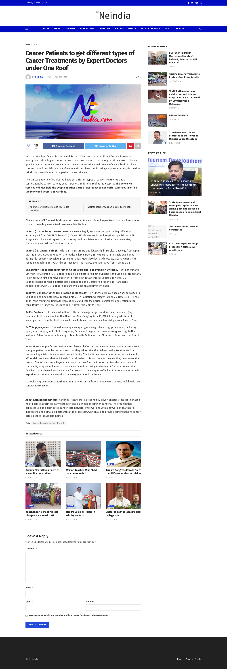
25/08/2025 (175, 254)
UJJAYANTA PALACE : (179, 115)
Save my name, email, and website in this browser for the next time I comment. (68, 615)
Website (90, 601)
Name (29, 587)
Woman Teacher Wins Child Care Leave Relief (110, 207)
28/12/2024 (157, 193)
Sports (119, 28)
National (105, 28)
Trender (198, 659)
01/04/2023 (175, 119)
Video (168, 28)
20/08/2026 (32, 478)
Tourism (70, 28)
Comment (31, 548)
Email (29, 601)
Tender (180, 28)
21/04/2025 (175, 67)
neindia (39, 77)
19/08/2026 (112, 520)
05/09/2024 (175, 81)
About (188, 659)
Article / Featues (150, 28)
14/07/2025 (175, 143)
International (88, 28)
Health (132, 28)
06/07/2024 (175, 108)
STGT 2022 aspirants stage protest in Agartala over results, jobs (183, 247)
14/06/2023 (52, 77)
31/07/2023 (175, 219)
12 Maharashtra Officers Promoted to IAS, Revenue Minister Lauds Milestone (183, 135)
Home (46, 28)
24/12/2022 (175, 234)
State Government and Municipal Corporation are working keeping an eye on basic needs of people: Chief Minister (185, 209)
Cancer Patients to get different (48, 423)
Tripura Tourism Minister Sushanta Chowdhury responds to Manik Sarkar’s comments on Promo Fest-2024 (174, 184)
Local (57, 28)
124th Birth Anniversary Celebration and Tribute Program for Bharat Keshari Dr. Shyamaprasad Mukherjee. (184, 97)
